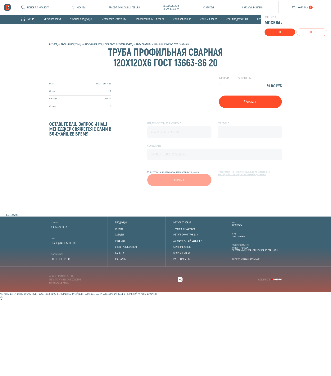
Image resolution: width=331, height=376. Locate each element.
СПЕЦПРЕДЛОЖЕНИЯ (237, 19)
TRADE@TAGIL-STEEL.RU (63, 242)
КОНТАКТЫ (208, 7)
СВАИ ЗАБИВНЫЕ (182, 19)
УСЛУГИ (119, 228)
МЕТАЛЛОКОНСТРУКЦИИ (114, 19)
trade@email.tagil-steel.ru (124, 7)
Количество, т (246, 77)
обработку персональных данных (182, 172)
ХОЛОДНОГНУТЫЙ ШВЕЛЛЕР (150, 19)
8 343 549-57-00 (171, 6)
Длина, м (224, 77)
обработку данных (112, 293)
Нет (311, 32)
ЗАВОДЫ (119, 234)
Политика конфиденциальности (246, 258)
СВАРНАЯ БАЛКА (208, 19)
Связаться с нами (252, 7)
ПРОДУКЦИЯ (121, 222)
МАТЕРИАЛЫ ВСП (182, 258)
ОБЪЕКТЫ (120, 240)
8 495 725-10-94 (59, 226)
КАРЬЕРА (119, 253)
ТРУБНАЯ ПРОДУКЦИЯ (81, 19)
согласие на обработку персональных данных (244, 173)
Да (280, 32)
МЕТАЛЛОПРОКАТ (52, 19)
